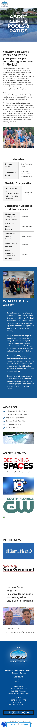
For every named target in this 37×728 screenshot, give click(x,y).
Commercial (19, 671)
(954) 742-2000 (21, 689)
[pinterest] (18, 712)
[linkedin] (27, 712)
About (28, 671)
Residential (9, 671)
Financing (14, 673)
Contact (23, 673)
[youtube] (23, 712)
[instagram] (14, 712)
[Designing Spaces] (18, 457)
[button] (4, 724)
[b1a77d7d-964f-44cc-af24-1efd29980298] (4, 1)
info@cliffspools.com (21, 694)
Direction (24, 725)
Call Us (12, 725)
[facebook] (9, 712)
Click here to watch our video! (18, 472)
